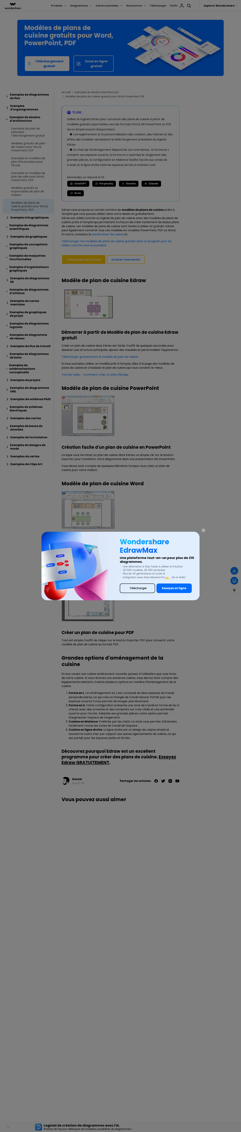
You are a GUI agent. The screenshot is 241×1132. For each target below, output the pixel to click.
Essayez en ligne (174, 588)
